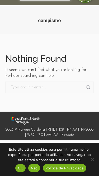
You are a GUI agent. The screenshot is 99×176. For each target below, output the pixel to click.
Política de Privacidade (64, 168)
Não (34, 168)
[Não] (92, 159)
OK (20, 168)
